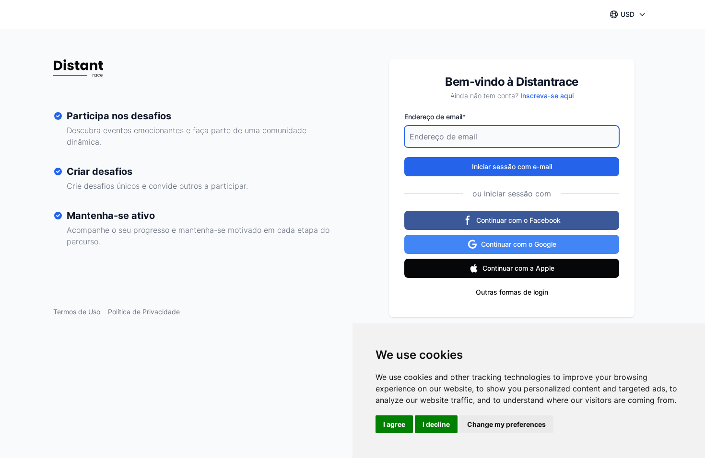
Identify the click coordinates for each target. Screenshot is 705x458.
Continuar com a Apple (518, 268)
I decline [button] (436, 424)
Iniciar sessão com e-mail (512, 166)
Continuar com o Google (518, 244)
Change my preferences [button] (506, 424)
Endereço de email (435, 117)
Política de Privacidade (144, 312)
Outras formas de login (512, 292)
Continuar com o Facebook (518, 220)
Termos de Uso (76, 312)
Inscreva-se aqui (547, 96)
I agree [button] (394, 424)
